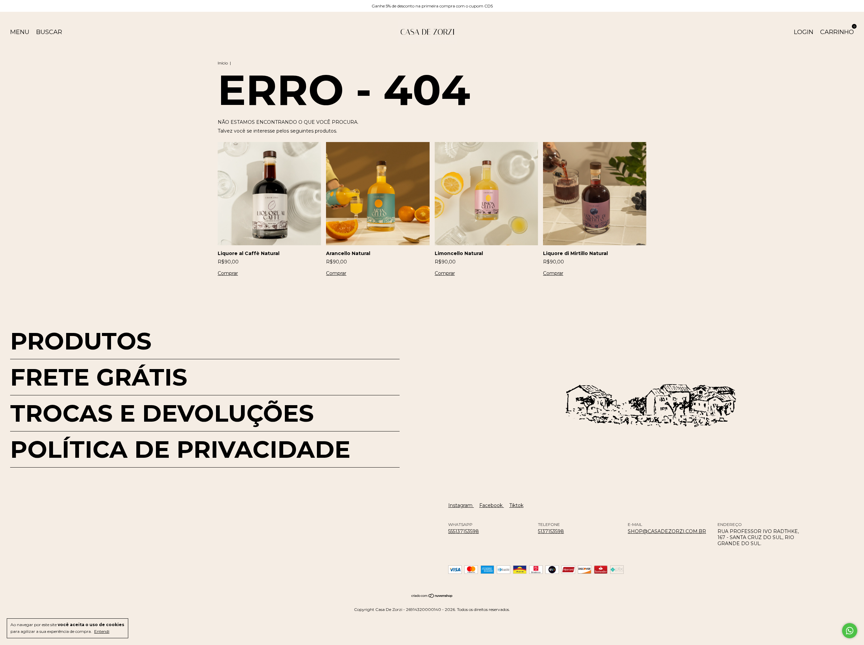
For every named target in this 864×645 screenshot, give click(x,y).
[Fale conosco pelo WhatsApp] (849, 630)
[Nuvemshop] (432, 596)
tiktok (516, 505)
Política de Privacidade (180, 449)
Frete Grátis (98, 377)
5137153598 (551, 531)
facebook (491, 505)
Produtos (81, 341)
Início (223, 62)
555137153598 (463, 531)
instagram (461, 505)
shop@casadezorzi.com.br (667, 531)
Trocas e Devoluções (162, 413)
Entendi (101, 631)
